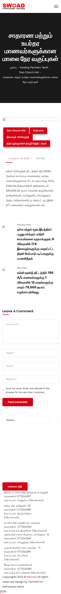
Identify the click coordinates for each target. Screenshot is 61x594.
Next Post (22, 268)
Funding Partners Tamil (34, 67)
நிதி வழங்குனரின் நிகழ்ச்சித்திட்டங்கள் (27, 143)
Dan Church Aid (29, 72)
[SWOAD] (13, 6)
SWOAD (40, 158)
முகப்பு (13, 67)
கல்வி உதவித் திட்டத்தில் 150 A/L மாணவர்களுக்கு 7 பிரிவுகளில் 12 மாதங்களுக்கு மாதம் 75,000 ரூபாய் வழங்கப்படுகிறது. (35, 282)
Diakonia (38, 130)
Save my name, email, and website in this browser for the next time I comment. (27, 390)
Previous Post (24, 224)
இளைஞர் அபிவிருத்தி (18, 137)
